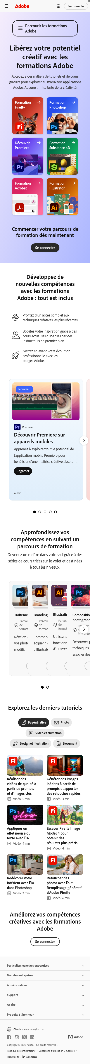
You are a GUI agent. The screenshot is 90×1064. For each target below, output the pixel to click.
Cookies (70, 1050)
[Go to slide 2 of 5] (39, 512)
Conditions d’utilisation (51, 1050)
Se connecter (76, 6)
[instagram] (17, 1037)
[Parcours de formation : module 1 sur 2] (42, 687)
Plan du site (13, 1056)
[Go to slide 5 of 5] (55, 512)
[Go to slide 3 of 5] (45, 512)
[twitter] (24, 1037)
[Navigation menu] (6, 6)
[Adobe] (22, 6)
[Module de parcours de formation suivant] (84, 440)
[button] (58, 6)
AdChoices (31, 1056)
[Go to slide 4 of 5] (50, 512)
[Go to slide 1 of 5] (34, 512)
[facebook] (9, 1037)
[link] (45, 247)
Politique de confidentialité (21, 1050)
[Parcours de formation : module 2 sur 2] (47, 687)
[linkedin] (32, 1037)
